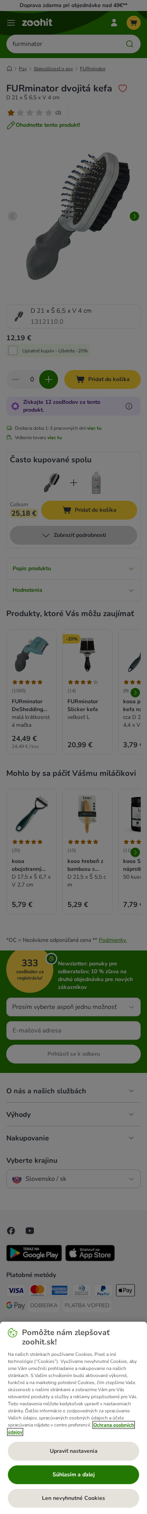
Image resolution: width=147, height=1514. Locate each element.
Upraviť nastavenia (74, 1451)
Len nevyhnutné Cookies (73, 1498)
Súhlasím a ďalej (74, 1474)
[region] (73, 1418)
